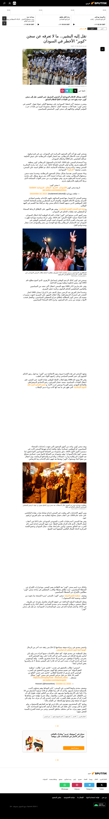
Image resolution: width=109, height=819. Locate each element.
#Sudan (32, 188)
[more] (102, 49)
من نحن (104, 797)
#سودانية (40, 188)
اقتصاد (85, 779)
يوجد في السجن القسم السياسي (72, 209)
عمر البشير (47, 716)
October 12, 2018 (63, 684)
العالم (96, 779)
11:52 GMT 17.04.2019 (78, 46)
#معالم (48, 188)
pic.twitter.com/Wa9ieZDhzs (54, 190)
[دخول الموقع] (10, 3)
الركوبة (70, 170)
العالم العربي (82, 716)
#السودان (63, 188)
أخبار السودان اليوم (58, 716)
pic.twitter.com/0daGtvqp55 (54, 680)
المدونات (45, 779)
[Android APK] (99, 805)
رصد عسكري (67, 779)
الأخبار (74, 716)
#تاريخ (55, 188)
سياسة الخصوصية (69, 797)
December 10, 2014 (38, 194)
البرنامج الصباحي (64, 19)
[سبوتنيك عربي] (99, 5)
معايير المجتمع (56, 797)
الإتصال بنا (80, 797)
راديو (75, 779)
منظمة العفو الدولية (72, 596)
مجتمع (60, 779)
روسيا (91, 779)
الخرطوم (67, 716)
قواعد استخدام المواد (92, 797)
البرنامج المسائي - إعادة (97, 19)
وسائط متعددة (53, 779)
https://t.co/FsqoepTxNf (43, 678)
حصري (80, 779)
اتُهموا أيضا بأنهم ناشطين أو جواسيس (71, 650)
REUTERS (74, 276)
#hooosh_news (61, 678)
